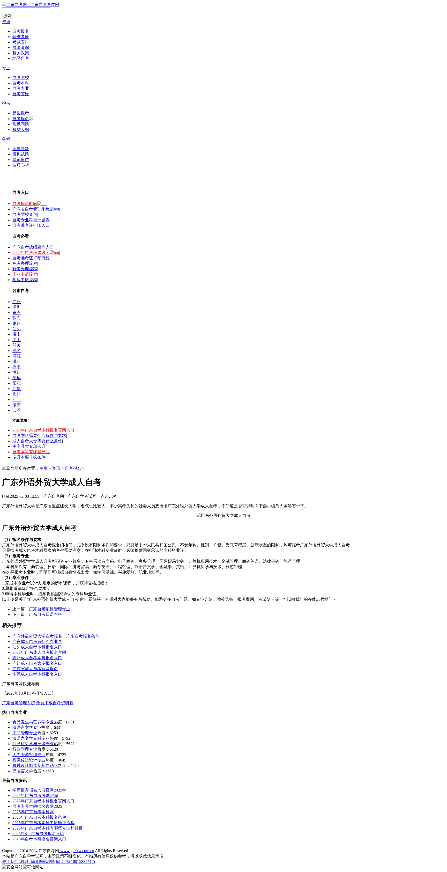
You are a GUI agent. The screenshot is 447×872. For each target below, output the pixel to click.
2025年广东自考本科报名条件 (39, 817)
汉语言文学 (22, 771)
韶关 (16, 345)
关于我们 (10, 861)
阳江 (16, 383)
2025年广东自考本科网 (33, 812)
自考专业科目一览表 (31, 220)
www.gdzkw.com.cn (76, 850)
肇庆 (16, 405)
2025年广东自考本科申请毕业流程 (43, 822)
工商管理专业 (24, 733)
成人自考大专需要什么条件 (37, 441)
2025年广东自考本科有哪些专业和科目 (47, 828)
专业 (6, 68)
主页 (43, 468)
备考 (6, 139)
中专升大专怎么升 (29, 446)
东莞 (16, 312)
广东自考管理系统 (18, 703)
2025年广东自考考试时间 (35, 795)
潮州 (16, 372)
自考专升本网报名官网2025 (37, 806)
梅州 (16, 394)
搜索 (7, 16)
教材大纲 (20, 129)
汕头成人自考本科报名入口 (37, 647)
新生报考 (20, 113)
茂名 (16, 350)
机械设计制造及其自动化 (35, 765)
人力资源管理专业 (29, 754)
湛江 (16, 361)
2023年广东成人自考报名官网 (39, 652)
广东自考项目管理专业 (49, 609)
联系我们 (28, 861)
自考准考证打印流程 (31, 258)
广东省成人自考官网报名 (35, 668)
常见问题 (20, 124)
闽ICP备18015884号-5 (75, 861)
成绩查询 (20, 47)
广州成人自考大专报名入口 (37, 663)
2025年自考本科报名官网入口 (39, 839)
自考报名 (20, 31)
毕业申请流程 (24, 274)
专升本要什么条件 (29, 457)
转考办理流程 (24, 269)
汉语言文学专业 (26, 727)
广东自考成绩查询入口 (33, 247)
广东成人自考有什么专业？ (37, 641)
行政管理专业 (24, 749)
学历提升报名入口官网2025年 (39, 790)
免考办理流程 (24, 263)
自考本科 (20, 83)
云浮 (16, 410)
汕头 (16, 329)
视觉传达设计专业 (29, 760)
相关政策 (20, 53)
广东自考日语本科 (45, 614)
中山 (16, 340)
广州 (16, 301)
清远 (16, 378)
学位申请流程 (24, 279)
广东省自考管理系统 (31, 209)
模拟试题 (20, 154)
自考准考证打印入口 (31, 225)
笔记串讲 (20, 159)
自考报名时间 (24, 203)
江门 (16, 399)
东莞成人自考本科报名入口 (37, 674)
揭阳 (16, 367)
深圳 (16, 307)
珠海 (16, 318)
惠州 (16, 323)
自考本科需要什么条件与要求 (39, 435)
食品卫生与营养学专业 (33, 722)
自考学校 (20, 77)
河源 (16, 356)
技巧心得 (20, 165)
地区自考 (20, 58)
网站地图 (46, 861)
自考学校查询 (24, 214)
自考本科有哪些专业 (31, 452)
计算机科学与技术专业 (33, 744)
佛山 (16, 334)
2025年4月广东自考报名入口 (38, 833)
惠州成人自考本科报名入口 (37, 658)
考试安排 (20, 42)
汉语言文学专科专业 (31, 738)
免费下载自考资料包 (54, 703)
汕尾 (16, 388)
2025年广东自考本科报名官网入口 (43, 430)
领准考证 (20, 36)
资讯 (6, 21)
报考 (6, 103)
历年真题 (20, 148)
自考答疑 (20, 94)
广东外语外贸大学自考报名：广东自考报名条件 (55, 636)
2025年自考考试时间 (31, 252)
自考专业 (20, 88)
